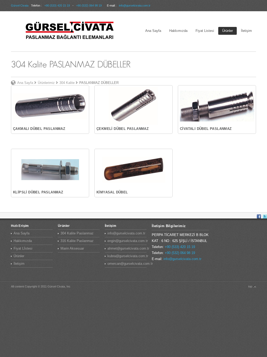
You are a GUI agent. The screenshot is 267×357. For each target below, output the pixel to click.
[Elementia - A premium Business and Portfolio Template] (69, 30)
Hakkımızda (178, 31)
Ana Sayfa (153, 31)
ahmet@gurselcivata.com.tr (127, 248)
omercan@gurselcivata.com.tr (127, 264)
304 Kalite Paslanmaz (77, 233)
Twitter (265, 216)
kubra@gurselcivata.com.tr (127, 256)
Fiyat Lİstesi (23, 248)
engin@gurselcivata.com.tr (127, 241)
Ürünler (227, 31)
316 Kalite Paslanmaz (77, 241)
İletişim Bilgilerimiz (169, 226)
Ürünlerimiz (46, 83)
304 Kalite (67, 83)
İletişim (246, 31)
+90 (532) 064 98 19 (89, 5)
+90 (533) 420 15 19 (57, 5)
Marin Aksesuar (72, 248)
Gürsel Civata (19, 5)
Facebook (259, 216)
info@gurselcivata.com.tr (134, 5)
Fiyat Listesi (205, 31)
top (250, 286)
